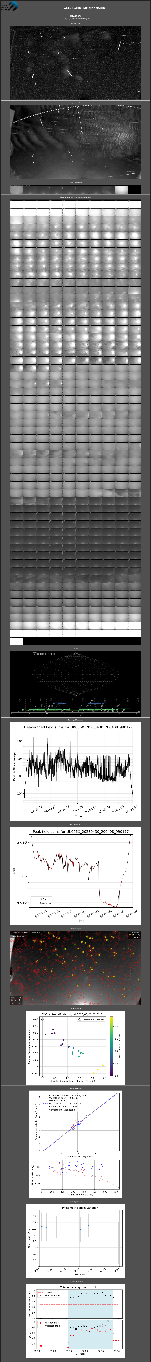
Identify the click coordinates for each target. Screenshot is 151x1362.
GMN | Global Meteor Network (84, 7)
